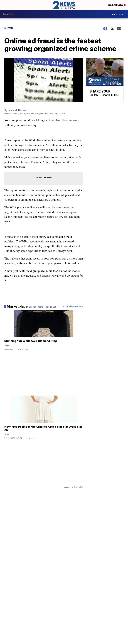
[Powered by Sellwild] (78, 487)
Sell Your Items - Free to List (42, 307)
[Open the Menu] (5, 5)
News (8, 28)
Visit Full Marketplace (73, 306)
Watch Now (116, 5)
